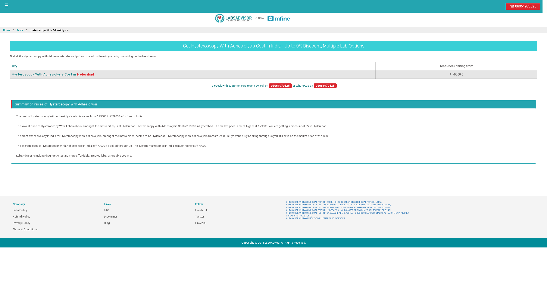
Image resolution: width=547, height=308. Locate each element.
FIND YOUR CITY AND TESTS (299, 216)
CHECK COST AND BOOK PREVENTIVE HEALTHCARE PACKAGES (315, 218)
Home (6, 30)
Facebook (201, 210)
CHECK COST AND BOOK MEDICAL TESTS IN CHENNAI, (366, 210)
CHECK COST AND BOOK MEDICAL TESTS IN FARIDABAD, (365, 204)
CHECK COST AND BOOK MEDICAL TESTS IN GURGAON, (311, 204)
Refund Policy (21, 216)
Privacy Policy (21, 223)
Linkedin (200, 223)
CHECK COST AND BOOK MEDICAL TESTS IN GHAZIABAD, (312, 207)
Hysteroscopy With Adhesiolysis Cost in (53, 74)
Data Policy (20, 210)
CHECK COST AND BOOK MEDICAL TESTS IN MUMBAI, (366, 207)
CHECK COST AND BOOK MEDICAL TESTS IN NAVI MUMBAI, (382, 213)
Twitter (199, 216)
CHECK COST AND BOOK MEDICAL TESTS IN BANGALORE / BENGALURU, (319, 213)
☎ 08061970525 (523, 6)
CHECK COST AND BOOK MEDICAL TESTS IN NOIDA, (358, 202)
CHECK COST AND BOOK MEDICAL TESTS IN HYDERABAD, (312, 210)
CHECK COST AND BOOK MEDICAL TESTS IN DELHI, (309, 202)
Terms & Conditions (25, 229)
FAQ (106, 210)
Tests (20, 30)
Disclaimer (110, 216)
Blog (107, 223)
